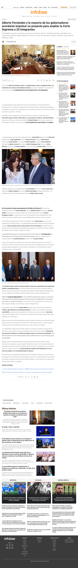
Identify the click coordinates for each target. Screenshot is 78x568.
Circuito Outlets (54, 16)
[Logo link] (39, 12)
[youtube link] (7, 548)
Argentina (22, 7)
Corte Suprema (25, 403)
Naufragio (42, 16)
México (45, 7)
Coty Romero (47, 16)
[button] (2, 7)
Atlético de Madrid (29, 16)
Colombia (36, 7)
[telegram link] (10, 548)
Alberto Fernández (7, 403)
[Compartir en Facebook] (41, 80)
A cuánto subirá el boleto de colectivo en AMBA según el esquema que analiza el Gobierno (28, 369)
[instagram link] (12, 545)
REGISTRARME (64, 7)
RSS (24, 555)
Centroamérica (54, 7)
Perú (49, 7)
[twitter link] (10, 545)
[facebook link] (7, 545)
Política (4, 19)
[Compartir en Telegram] (49, 80)
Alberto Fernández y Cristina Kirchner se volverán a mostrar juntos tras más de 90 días (27, 372)
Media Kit (54, 549)
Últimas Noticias (25, 553)
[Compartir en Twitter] (44, 80)
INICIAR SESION (73, 7)
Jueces (32, 403)
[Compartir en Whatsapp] (38, 80)
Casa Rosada (39, 403)
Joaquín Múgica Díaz (11, 41)
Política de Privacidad (69, 541)
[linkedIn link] (12, 548)
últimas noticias (48, 403)
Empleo (39, 541)
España (40, 7)
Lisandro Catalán (36, 16)
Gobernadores (16, 403)
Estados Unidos (29, 7)
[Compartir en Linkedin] (47, 80)
